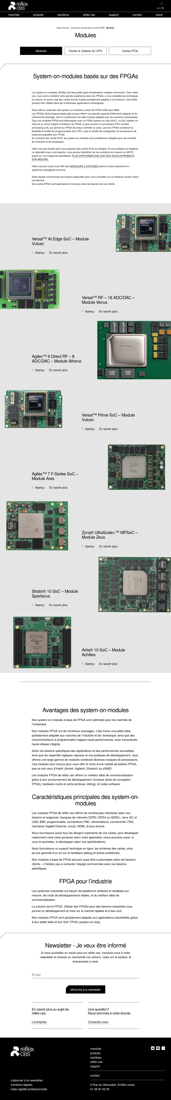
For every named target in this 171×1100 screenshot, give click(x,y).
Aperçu (39, 252)
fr (163, 8)
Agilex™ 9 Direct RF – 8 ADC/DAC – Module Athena (56, 358)
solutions (63, 14)
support (114, 14)
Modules (41, 51)
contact (137, 14)
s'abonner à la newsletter (27, 1080)
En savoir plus (58, 252)
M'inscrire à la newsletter (86, 989)
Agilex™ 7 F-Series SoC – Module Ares (55, 476)
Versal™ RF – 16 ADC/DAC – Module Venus (108, 299)
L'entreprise (39, 1022)
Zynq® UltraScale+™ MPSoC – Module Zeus (110, 534)
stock (159, 14)
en (158, 8)
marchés (14, 14)
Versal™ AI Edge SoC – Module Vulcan (60, 241)
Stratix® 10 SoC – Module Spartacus (55, 593)
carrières (95, 1057)
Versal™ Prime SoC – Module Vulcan (108, 417)
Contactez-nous (98, 1022)
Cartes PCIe (130, 51)
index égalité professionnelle (29, 1089)
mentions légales (21, 1084)
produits (38, 14)
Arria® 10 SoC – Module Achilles (103, 652)
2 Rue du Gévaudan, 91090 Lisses (112, 1084)
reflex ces (89, 14)
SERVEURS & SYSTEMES (84, 166)
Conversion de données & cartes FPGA (87, 27)
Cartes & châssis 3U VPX (85, 51)
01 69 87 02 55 (99, 1089)
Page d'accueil (63, 27)
